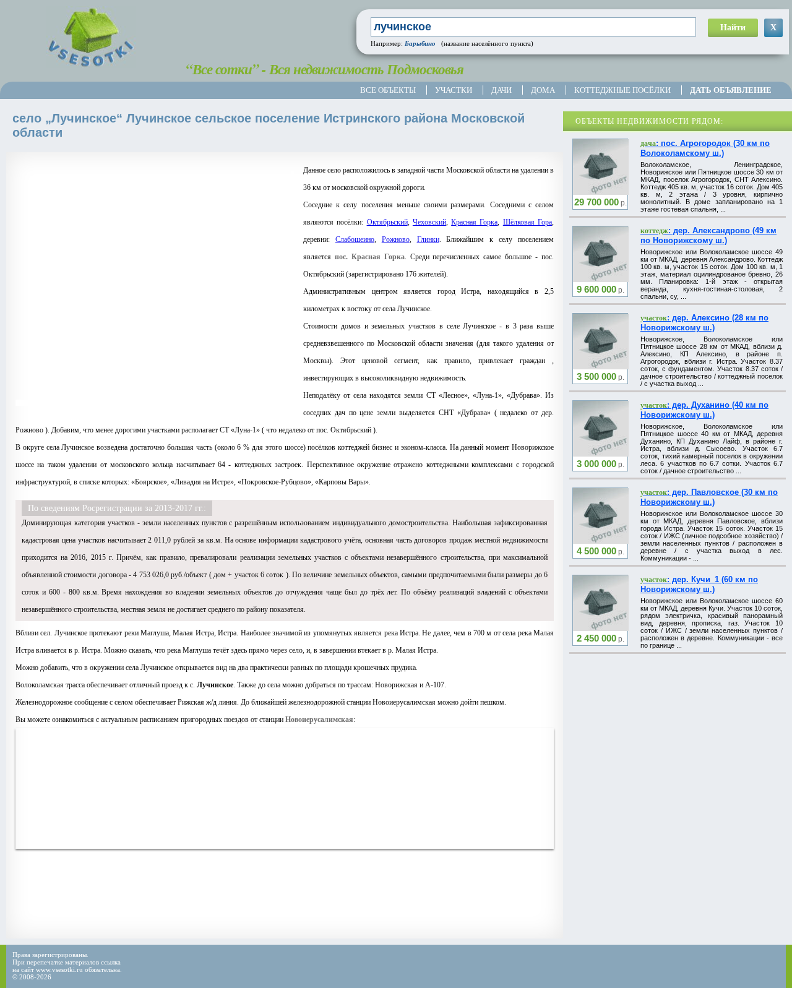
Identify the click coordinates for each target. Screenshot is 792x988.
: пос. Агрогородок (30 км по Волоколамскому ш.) (705, 148)
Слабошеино (354, 239)
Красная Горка (474, 222)
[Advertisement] (240, 901)
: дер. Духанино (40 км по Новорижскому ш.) (704, 409)
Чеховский (429, 222)
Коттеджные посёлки (622, 90)
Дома (543, 90)
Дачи (501, 90)
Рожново (396, 239)
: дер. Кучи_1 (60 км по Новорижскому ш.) (699, 584)
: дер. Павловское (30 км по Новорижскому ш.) (709, 497)
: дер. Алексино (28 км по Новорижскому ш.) (704, 322)
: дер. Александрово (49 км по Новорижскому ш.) (708, 235)
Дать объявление (731, 90)
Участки (453, 90)
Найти (733, 27)
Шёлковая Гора (527, 222)
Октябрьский (387, 222)
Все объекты (388, 90)
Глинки (428, 239)
